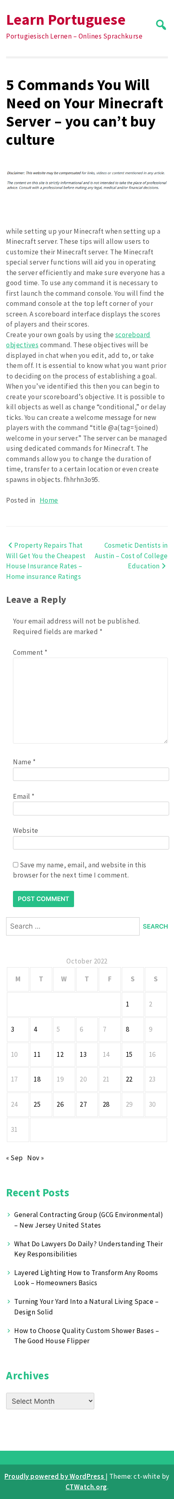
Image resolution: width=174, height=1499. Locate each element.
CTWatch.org (86, 1486)
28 (106, 1104)
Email (24, 796)
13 (83, 1054)
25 (37, 1104)
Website (25, 830)
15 (129, 1054)
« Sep (14, 1157)
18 (37, 1079)
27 (83, 1104)
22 (129, 1079)
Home (49, 500)
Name (24, 761)
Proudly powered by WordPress (55, 1476)
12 (60, 1054)
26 (60, 1104)
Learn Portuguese (65, 19)
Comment (30, 652)
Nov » (35, 1157)
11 (37, 1054)
